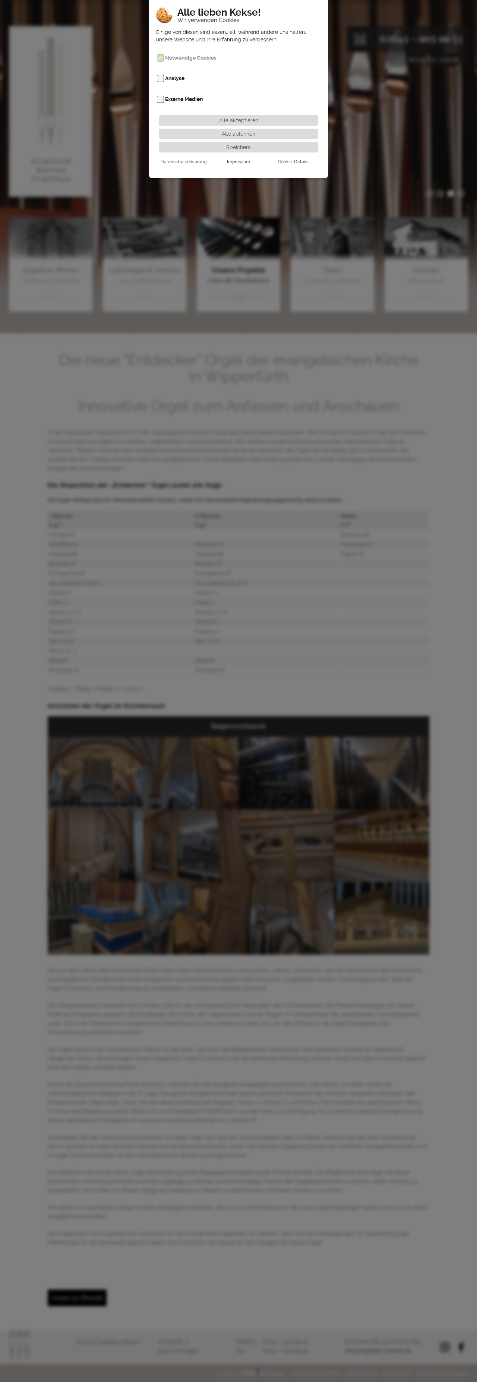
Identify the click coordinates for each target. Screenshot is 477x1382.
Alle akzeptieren (238, 120)
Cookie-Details (293, 161)
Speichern (238, 147)
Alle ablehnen (238, 134)
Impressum (238, 161)
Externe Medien (184, 99)
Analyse (174, 79)
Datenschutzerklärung (183, 161)
